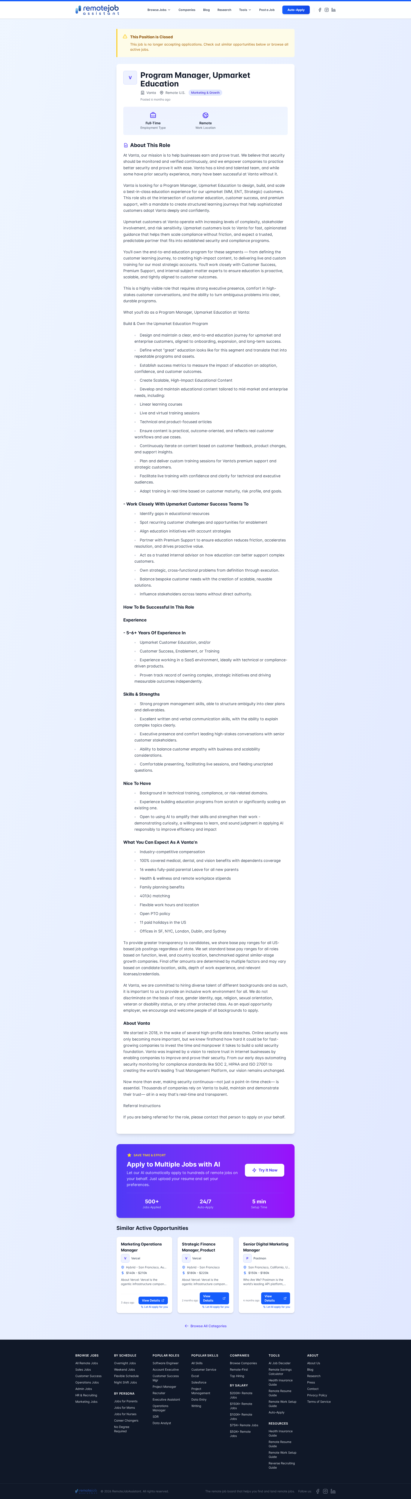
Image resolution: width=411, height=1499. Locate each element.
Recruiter (159, 1393)
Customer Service (203, 1369)
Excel (195, 1376)
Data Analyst (162, 1423)
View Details (151, 1300)
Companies (187, 10)
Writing (196, 1406)
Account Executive (166, 1369)
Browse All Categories (209, 1326)
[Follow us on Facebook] (320, 10)
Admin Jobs (83, 1389)
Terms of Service (319, 1401)
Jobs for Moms (124, 1407)
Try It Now (268, 1170)
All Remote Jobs (86, 1363)
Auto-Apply (296, 10)
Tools (243, 10)
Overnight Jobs (125, 1363)
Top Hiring (237, 1376)
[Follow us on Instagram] (327, 10)
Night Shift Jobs (125, 1382)
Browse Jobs (157, 10)
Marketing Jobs (86, 1401)
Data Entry (199, 1399)
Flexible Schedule (126, 1376)
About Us (313, 1363)
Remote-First (239, 1369)
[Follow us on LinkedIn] (333, 10)
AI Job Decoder (279, 1363)
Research (224, 10)
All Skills (197, 1363)
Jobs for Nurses (125, 1414)
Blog (206, 10)
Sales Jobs (83, 1369)
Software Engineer (166, 1363)
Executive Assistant (166, 1399)
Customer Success (88, 1376)
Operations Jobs (87, 1382)
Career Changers (126, 1420)
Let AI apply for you (156, 1306)
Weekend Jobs (124, 1369)
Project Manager (164, 1386)
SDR (156, 1416)
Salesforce (198, 1382)
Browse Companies (243, 1363)
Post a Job (267, 10)
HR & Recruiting (86, 1395)
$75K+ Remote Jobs (244, 1425)
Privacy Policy (317, 1395)
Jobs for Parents (125, 1401)
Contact (313, 1389)
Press (311, 1382)
